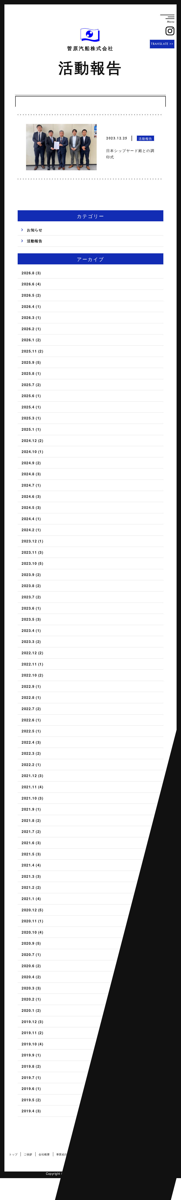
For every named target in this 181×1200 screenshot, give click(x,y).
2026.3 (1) (31, 317)
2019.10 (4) (32, 1043)
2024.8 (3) (31, 473)
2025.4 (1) (31, 406)
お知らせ (34, 229)
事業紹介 (61, 1154)
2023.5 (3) (31, 619)
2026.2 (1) (31, 328)
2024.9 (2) (31, 462)
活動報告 (34, 240)
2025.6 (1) (31, 395)
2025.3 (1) (31, 418)
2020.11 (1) (32, 920)
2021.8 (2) (31, 820)
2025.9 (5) (31, 362)
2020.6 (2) (31, 965)
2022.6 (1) (31, 719)
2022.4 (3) (31, 742)
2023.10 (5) (32, 563)
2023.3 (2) (31, 641)
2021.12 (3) (32, 775)
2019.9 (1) (31, 1055)
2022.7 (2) (31, 708)
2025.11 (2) (32, 351)
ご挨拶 (28, 1154)
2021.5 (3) (31, 854)
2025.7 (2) (31, 384)
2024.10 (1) (32, 451)
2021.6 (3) (31, 842)
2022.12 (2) (32, 652)
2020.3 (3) (31, 988)
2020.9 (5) (31, 943)
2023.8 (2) (31, 585)
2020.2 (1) (31, 999)
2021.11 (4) (32, 786)
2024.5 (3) (31, 507)
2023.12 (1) (32, 541)
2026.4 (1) (31, 306)
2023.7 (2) (31, 596)
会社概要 (44, 1154)
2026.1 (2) (31, 339)
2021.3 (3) (31, 876)
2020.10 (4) (32, 932)
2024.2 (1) (31, 529)
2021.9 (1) (31, 809)
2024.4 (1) (31, 518)
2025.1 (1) (31, 429)
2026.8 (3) (31, 272)
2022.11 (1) (32, 664)
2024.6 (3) (31, 496)
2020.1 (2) (31, 1010)
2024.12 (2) (32, 440)
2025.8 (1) (31, 373)
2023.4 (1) (31, 630)
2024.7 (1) (31, 485)
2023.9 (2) (31, 574)
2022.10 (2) (32, 675)
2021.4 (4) (31, 865)
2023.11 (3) (32, 552)
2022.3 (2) (31, 753)
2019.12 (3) (32, 1021)
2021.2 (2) (31, 887)
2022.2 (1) (31, 764)
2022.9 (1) (31, 686)
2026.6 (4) (31, 283)
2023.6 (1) (31, 608)
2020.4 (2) (31, 976)
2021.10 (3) (32, 798)
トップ (13, 1154)
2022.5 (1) (31, 731)
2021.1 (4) (31, 898)
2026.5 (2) (31, 295)
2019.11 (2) (32, 1032)
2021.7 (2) (31, 831)
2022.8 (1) (31, 697)
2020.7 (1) (31, 954)
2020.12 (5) (32, 909)
